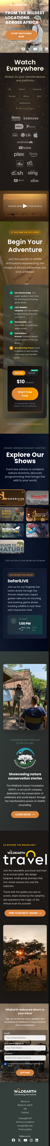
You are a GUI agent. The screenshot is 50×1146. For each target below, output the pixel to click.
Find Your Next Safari (22, 918)
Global (21, 89)
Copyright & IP (24, 1124)
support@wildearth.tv (33, 429)
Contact (24, 1118)
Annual (32, 378)
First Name (14, 1049)
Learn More (22, 820)
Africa (25, 96)
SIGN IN (42, 4)
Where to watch (24, 1111)
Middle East (24, 102)
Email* (7, 1039)
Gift (24, 1114)
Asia (38, 96)
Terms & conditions (24, 1127)
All (9, 89)
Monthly (18, 378)
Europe (11, 96)
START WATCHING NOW (21, 35)
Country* (8, 1059)
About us (24, 1107)
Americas (36, 89)
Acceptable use (24, 1131)
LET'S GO (24, 1078)
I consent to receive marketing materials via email (25, 1070)
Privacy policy (24, 1135)
